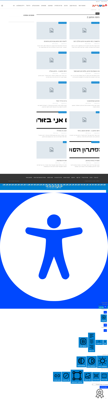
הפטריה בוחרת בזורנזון (92, 160)
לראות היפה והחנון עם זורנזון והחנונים (55, 41)
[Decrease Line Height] (105, 330)
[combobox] (54, 186)
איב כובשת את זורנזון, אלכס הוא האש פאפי (86, 71)
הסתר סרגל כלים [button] (103, 307)
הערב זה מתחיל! (62, 131)
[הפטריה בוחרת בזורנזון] (84, 150)
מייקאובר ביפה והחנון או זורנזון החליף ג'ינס (86, 41)
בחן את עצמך (73, 5)
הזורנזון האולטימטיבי (93, 101)
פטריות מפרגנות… (61, 160)
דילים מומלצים (20, 5)
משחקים (50, 5)
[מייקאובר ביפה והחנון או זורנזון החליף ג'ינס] (84, 30)
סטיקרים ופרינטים (95, 22)
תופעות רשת (82, 5)
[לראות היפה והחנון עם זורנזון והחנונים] (52, 30)
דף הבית (96, 177)
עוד (14, 5)
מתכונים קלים (35, 5)
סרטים (66, 5)
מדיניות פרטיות (58, 177)
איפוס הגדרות (104, 387)
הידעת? (28, 5)
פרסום (97, 112)
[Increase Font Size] (105, 306)
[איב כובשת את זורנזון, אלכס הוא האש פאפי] (84, 60)
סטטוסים (43, 5)
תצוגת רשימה (66, 177)
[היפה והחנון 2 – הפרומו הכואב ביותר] (84, 120)
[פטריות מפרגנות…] (52, 150)
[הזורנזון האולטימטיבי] (84, 90)
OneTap (100, 304)
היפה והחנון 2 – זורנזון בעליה (58, 71)
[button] (107, 191)
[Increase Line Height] (105, 325)
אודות (91, 177)
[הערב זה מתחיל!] (52, 120)
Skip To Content (104, 384)
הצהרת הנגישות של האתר (40, 177)
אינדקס (73, 177)
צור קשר (97, 1)
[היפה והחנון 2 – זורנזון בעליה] (52, 60)
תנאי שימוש (50, 177)
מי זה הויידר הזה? (61, 101)
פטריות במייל (104, 1)
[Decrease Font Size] (105, 312)
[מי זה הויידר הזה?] (52, 90)
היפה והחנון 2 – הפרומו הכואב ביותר (88, 131)
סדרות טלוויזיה (58, 5)
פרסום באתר (29, 177)
